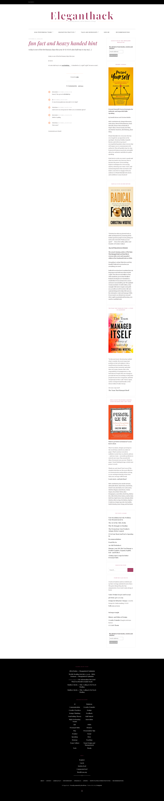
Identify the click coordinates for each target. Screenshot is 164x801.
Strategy (75, 740)
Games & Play (57, 781)
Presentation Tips (89, 731)
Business (89, 704)
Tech (74, 748)
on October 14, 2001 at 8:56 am (65, 122)
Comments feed (82, 769)
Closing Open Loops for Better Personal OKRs (118, 557)
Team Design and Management (89, 744)
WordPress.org (82, 772)
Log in (82, 763)
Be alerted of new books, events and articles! (121, 47)
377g (121, 598)
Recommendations (123, 32)
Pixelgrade (99, 785)
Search (32, 2)
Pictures (89, 728)
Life (41, 39)
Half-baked (89, 716)
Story (89, 737)
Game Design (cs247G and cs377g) (119, 594)
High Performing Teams (43, 32)
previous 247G (113, 598)
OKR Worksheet (67, 781)
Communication (74, 707)
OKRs (89, 724)
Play (74, 731)
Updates (85, 781)
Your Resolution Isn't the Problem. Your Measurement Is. (119, 519)
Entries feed (82, 766)
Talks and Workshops (89, 32)
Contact (48, 781)
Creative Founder (114, 620)
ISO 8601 (66, 94)
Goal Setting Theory (74, 716)
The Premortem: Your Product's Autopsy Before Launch (118, 530)
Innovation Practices (66, 32)
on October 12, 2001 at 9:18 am (60, 99)
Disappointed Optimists (87, 671)
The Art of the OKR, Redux (117, 523)
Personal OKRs (75, 728)
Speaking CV (77, 781)
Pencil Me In (112, 542)
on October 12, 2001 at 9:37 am (65, 107)
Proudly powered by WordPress (78, 785)
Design (89, 710)
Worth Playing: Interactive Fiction (100, 781)
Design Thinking (74, 713)
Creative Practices (75, 710)
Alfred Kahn (73, 671)
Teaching (89, 740)
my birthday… (66, 65)
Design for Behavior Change (117, 601)
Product (74, 734)
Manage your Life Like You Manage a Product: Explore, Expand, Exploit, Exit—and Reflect (120, 550)
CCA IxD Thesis (113, 625)
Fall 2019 (111, 606)
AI (74, 704)
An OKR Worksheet (114, 545)
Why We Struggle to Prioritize (118, 526)
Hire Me (107, 32)
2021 (118, 606)
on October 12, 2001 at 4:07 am (65, 92)
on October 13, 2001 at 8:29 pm (65, 115)
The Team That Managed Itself (118, 390)
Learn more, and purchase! (117, 479)
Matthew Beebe (72, 685)
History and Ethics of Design (117, 617)
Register (82, 760)
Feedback (89, 713)
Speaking (75, 737)
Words (89, 748)
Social (89, 734)
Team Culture (74, 743)
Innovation (89, 719)
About (42, 781)
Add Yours (80, 86)
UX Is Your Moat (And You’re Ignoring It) (120, 535)
